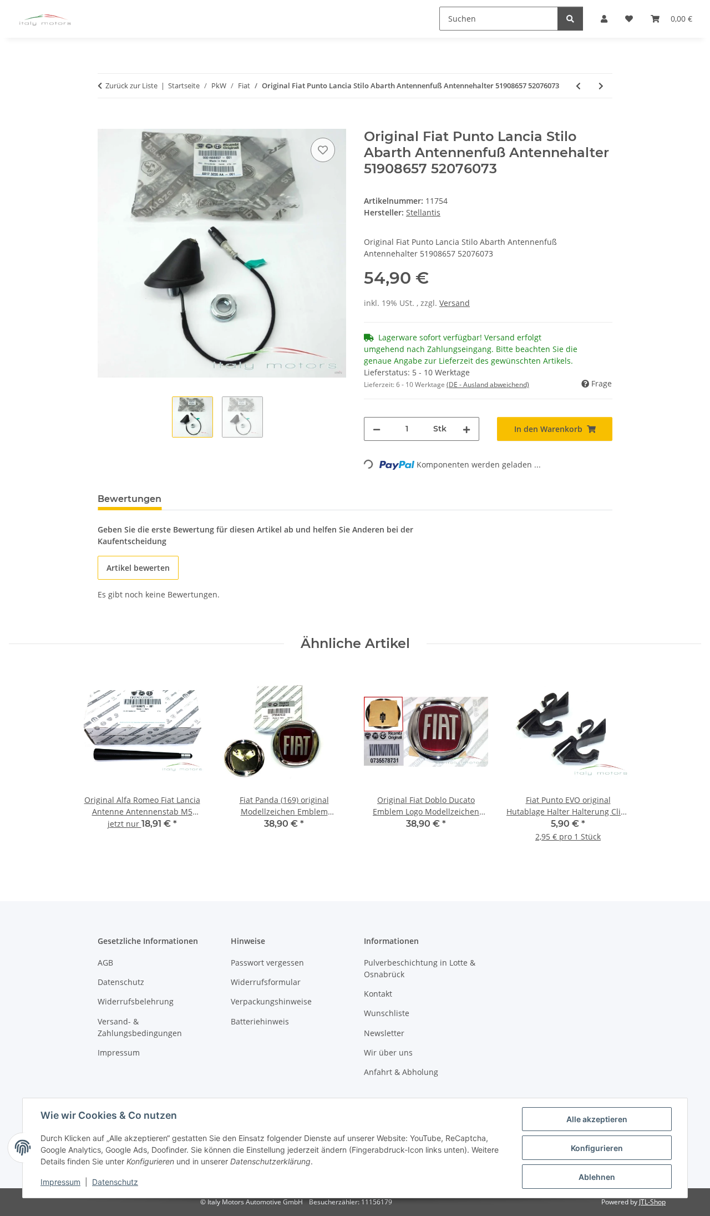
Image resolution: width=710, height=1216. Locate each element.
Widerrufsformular (266, 982)
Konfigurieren (597, 1148)
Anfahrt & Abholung (401, 1072)
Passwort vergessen (267, 962)
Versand (454, 303)
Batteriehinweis (260, 1021)
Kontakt (378, 993)
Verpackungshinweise (271, 1001)
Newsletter (384, 1033)
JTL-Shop (652, 1202)
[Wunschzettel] (323, 150)
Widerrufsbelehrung (136, 1001)
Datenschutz (115, 1182)
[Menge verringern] (376, 429)
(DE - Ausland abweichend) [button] (488, 384)
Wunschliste (386, 1013)
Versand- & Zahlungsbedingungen (140, 1027)
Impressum (60, 1182)
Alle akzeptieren (596, 1119)
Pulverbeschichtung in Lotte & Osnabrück (419, 968)
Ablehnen (597, 1177)
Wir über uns (388, 1052)
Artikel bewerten (138, 567)
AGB (105, 962)
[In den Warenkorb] (106, 123)
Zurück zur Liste (131, 86)
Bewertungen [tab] (129, 499)
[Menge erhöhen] (466, 429)
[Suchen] (570, 19)
